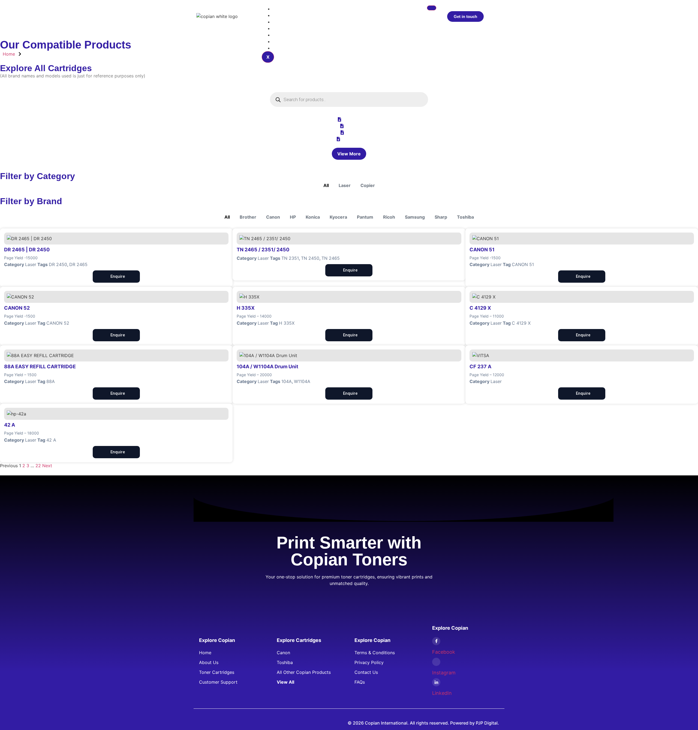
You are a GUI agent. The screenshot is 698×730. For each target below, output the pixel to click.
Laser (345, 185)
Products (286, 15)
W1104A (302, 381)
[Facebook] (436, 641)
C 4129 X (521, 323)
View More (349, 153)
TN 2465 (330, 258)
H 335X (286, 323)
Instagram (444, 672)
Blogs (283, 35)
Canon (273, 217)
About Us (287, 28)
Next (47, 465)
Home (283, 8)
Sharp (441, 217)
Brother (248, 217)
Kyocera (338, 217)
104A (286, 381)
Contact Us (288, 48)
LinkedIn (442, 693)
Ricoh (389, 217)
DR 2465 (78, 264)
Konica (313, 217)
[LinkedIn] (436, 682)
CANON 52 (57, 323)
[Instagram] (436, 662)
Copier (367, 185)
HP (293, 217)
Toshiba (465, 217)
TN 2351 (290, 258)
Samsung (415, 217)
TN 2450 (310, 258)
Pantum (365, 217)
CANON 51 (523, 264)
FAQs (282, 41)
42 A (51, 440)
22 (38, 465)
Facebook (443, 652)
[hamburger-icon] (431, 7)
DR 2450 (58, 264)
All (326, 185)
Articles (285, 22)
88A (50, 381)
